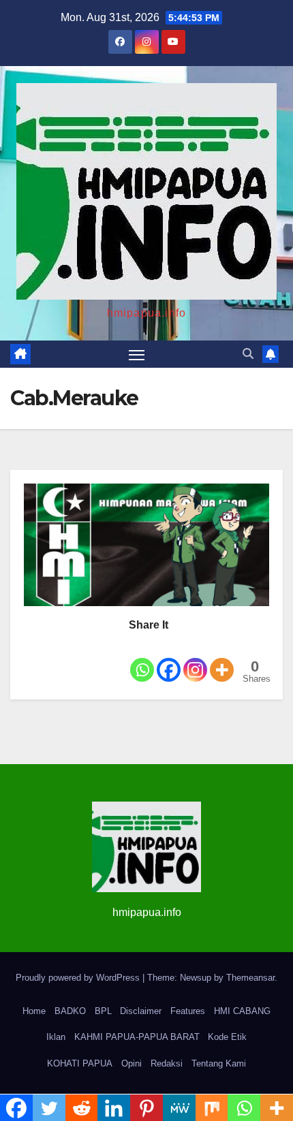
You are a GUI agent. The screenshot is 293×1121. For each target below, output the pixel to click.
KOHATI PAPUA (79, 1063)
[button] (248, 354)
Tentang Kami (218, 1063)
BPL (103, 1011)
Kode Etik (227, 1037)
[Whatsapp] (142, 659)
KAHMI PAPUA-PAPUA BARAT (137, 1037)
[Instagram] (195, 659)
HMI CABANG (242, 1011)
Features (187, 1011)
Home (34, 1011)
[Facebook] (169, 659)
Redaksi (167, 1063)
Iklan (55, 1037)
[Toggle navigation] (137, 354)
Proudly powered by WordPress (79, 978)
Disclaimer (140, 1011)
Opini (131, 1063)
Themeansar (250, 978)
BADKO (70, 1011)
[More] (222, 659)
